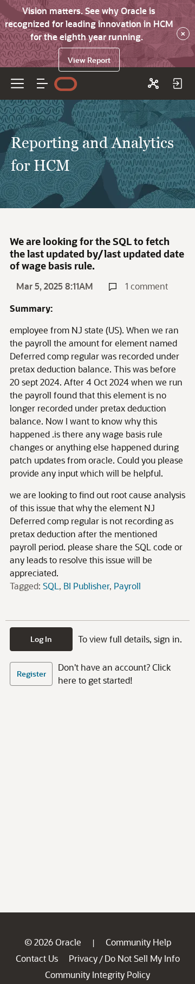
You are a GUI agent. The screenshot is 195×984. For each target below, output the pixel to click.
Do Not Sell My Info (142, 958)
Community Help (138, 942)
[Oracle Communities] (153, 83)
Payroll (127, 585)
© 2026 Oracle (52, 942)
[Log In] (177, 83)
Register (31, 673)
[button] (42, 83)
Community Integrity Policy (97, 974)
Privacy (83, 958)
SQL (51, 585)
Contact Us (37, 958)
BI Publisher (86, 585)
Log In (41, 639)
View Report (89, 60)
